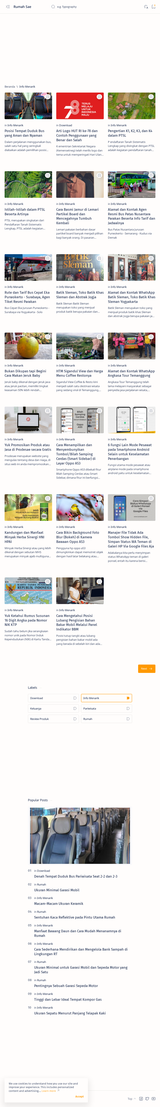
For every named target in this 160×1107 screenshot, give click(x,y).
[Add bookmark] (47, 96)
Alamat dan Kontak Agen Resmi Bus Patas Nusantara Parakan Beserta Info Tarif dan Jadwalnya (131, 216)
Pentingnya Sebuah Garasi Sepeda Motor (66, 986)
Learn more (49, 1090)
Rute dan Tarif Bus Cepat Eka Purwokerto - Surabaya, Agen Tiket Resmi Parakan (27, 297)
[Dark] (145, 6)
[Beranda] (10, 86)
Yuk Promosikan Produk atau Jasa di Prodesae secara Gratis (28, 447)
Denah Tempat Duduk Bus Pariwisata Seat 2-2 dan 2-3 (75, 876)
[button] (141, 1099)
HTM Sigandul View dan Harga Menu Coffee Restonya (79, 373)
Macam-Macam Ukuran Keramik (58, 903)
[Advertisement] (80, 47)
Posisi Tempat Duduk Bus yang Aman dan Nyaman (24, 133)
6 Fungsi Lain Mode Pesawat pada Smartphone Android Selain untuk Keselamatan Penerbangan (130, 452)
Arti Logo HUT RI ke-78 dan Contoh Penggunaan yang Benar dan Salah (77, 135)
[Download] (65, 125)
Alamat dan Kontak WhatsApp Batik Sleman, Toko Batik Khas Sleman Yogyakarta (131, 297)
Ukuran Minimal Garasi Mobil (56, 890)
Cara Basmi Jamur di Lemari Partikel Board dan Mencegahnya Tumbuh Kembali (77, 216)
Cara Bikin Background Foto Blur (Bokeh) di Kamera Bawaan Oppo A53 (77, 537)
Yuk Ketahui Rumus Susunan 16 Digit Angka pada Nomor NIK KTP (27, 620)
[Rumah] (41, 884)
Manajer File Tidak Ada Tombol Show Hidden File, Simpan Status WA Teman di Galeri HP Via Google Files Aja (131, 539)
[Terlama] (146, 669)
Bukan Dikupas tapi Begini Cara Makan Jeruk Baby (25, 373)
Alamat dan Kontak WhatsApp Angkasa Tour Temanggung (131, 373)
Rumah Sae (23, 6)
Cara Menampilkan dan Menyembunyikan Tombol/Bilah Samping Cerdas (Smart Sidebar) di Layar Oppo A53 (76, 454)
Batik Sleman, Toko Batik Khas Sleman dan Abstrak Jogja (80, 294)
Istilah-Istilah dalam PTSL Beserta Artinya (25, 211)
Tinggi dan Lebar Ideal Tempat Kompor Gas (68, 999)
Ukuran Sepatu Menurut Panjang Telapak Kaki (70, 1013)
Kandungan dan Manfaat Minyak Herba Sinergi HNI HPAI (24, 537)
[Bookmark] (153, 6)
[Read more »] (44, 161)
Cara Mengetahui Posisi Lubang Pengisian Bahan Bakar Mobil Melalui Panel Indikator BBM (76, 622)
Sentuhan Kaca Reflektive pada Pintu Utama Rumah (74, 917)
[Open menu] (7, 6)
